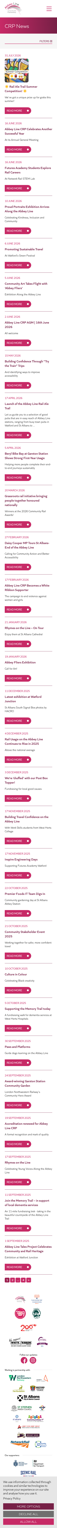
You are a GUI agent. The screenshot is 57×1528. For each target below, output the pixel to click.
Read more (14, 110)
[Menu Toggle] (49, 9)
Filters (45, 41)
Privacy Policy (12, 1498)
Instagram (33, 1360)
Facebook (24, 1360)
